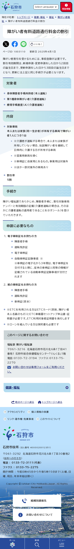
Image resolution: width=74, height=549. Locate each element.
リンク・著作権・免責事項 (21, 419)
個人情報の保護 (40, 412)
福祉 (51, 17)
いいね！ (38, 44)
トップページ (23, 17)
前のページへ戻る (24, 402)
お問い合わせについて (39, 515)
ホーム (12, 540)
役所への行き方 (12, 458)
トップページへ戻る (52, 402)
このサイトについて (50, 419)
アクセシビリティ (16, 412)
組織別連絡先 (39, 500)
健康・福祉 (39, 17)
